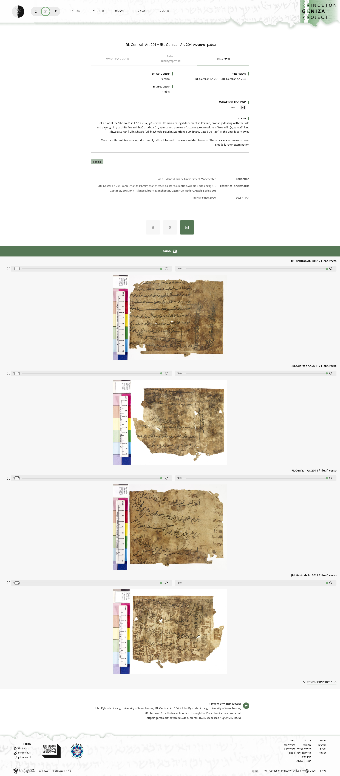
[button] (320, 13)
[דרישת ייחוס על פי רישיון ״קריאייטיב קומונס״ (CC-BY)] (255, 771)
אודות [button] (100, 10)
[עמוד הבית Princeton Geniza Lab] (74, 751)
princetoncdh (24, 757)
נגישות (323, 770)
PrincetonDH (24, 752)
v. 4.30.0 (43, 770)
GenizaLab (23, 748)
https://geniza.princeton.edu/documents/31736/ (176, 718)
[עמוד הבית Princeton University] (24, 771)
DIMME (97, 161)
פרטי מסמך (223, 58)
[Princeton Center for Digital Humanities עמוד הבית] (48, 751)
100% (179, 268)
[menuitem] (170, 12)
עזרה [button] (77, 10)
